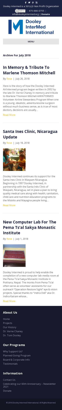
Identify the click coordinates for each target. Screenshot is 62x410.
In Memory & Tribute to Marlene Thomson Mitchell (29, 70)
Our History (9, 327)
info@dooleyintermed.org (25, 14)
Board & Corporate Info (16, 359)
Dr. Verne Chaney (13, 331)
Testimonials (10, 363)
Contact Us (9, 379)
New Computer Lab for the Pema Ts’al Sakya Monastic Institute (29, 227)
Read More (9, 115)
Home (6, 319)
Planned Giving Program (17, 355)
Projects (7, 323)
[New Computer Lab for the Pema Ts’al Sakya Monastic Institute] (14, 255)
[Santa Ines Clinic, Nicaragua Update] (14, 159)
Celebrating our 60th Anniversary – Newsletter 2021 (29, 385)
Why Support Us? (13, 351)
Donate (45, 14)
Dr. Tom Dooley (12, 335)
